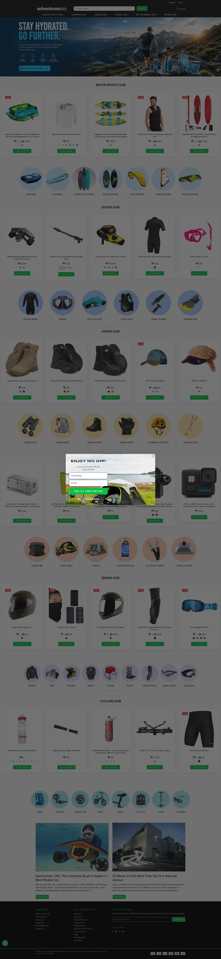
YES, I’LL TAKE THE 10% (88, 491)
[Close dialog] (153, 455)
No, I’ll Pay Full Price (88, 498)
